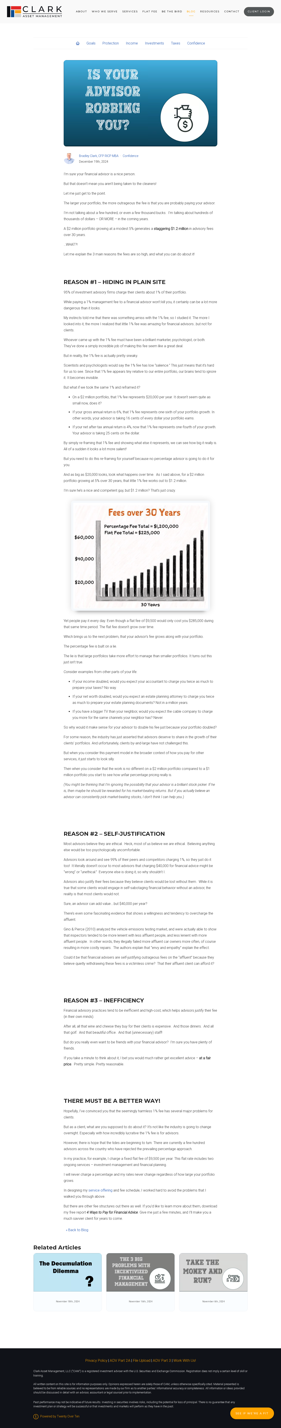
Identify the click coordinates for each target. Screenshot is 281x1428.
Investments (154, 43)
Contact (232, 11)
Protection (111, 43)
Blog (191, 11)
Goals (90, 43)
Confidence (196, 43)
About (81, 11)
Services (130, 11)
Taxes (175, 43)
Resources (210, 11)
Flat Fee (149, 11)
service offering (100, 1190)
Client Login (259, 11)
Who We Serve (105, 11)
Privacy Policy (96, 1360)
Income (132, 43)
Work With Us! (184, 1360)
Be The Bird (172, 11)
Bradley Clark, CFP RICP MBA (99, 156)
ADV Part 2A (120, 1360)
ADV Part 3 (162, 1360)
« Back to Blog (77, 1230)
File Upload (141, 1360)
